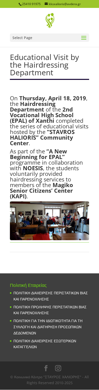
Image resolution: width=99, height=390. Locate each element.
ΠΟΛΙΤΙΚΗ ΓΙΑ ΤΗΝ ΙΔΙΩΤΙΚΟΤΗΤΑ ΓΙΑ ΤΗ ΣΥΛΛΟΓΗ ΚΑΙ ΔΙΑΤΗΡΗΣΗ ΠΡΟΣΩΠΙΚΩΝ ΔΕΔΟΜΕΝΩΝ (47, 326)
